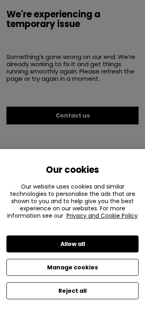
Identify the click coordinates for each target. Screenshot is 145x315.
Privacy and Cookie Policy (102, 216)
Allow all (72, 244)
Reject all (72, 291)
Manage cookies (72, 267)
